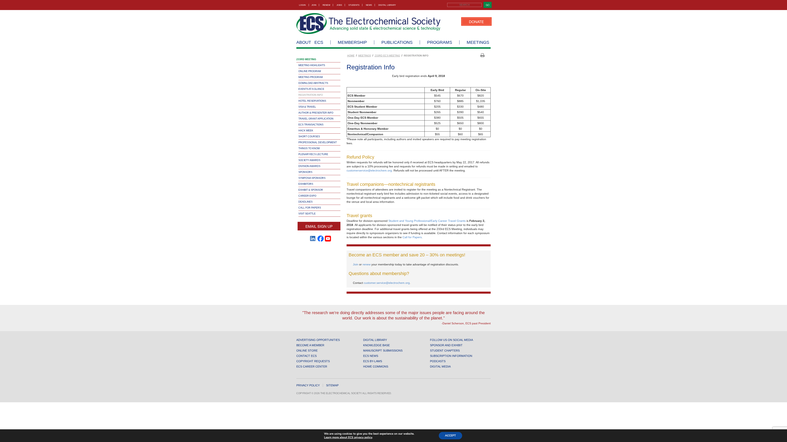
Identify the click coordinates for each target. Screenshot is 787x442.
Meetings (478, 42)
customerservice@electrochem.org (369, 170)
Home (351, 55)
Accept (450, 435)
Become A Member (310, 345)
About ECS (309, 42)
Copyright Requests (313, 361)
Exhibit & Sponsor (310, 189)
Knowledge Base (376, 345)
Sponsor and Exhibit (446, 345)
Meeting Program (310, 77)
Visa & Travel (307, 106)
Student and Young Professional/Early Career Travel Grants (427, 220)
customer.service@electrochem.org (387, 282)
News (369, 5)
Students (353, 5)
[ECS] (368, 23)
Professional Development (317, 142)
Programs (439, 42)
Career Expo (307, 195)
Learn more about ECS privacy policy (348, 437)
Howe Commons (375, 366)
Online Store (307, 350)
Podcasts (438, 361)
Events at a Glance (311, 89)
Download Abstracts (313, 83)
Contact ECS (306, 355)
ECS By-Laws (372, 361)
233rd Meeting (306, 59)
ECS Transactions (310, 124)
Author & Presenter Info (315, 112)
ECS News (370, 355)
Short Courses (309, 136)
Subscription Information (451, 355)
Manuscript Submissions (383, 350)
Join (314, 5)
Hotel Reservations (312, 100)
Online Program (309, 71)
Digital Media (440, 366)
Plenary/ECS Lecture (313, 154)
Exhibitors (305, 184)
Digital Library (387, 5)
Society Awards (309, 160)
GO (487, 5)
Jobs (339, 5)
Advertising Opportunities (318, 340)
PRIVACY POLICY (308, 385)
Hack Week (305, 130)
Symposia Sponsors (311, 178)
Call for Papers (309, 207)
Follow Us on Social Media (451, 340)
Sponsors (305, 172)
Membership (352, 42)
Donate (476, 21)
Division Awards (309, 166)
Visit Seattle (307, 213)
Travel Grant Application (315, 118)
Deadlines (305, 201)
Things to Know (309, 148)
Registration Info (310, 95)
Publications (397, 42)
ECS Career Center (311, 366)
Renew (326, 5)
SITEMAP (332, 385)
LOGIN (302, 5)
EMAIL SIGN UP (319, 226)
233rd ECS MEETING (387, 55)
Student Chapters (445, 350)
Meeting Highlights (311, 65)
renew (367, 264)
